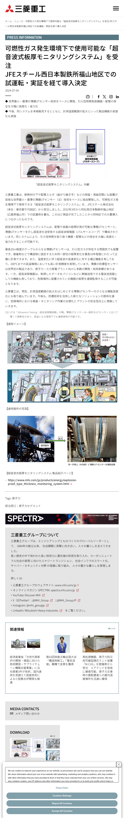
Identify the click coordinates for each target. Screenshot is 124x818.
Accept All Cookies (62, 811)
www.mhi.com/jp (65, 585)
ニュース (18, 21)
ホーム (8, 21)
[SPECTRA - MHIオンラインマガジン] (62, 517)
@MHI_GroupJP (66, 600)
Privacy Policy (62, 788)
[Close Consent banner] (118, 764)
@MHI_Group (40, 600)
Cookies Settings (62, 795)
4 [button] (114, 628)
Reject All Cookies (62, 803)
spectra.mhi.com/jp (63, 590)
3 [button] (112, 628)
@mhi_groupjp (35, 605)
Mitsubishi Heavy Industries (41, 610)
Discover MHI (33, 595)
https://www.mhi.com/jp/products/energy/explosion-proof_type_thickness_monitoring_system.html (42, 482)
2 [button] (110, 628)
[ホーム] (25, 8)
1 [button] (109, 628)
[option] (28, 659)
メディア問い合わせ (27, 713)
